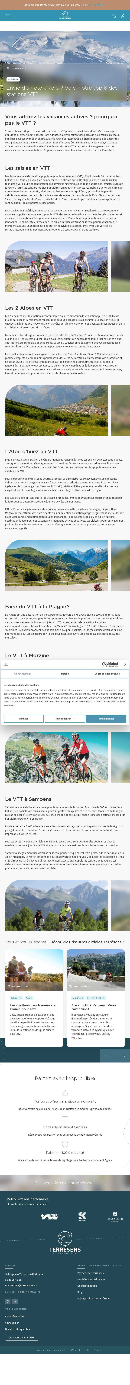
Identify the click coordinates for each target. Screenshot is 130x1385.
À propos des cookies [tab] (107, 673)
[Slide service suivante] (122, 1056)
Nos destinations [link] (87, 1285)
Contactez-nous (21, 1337)
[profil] (122, 15)
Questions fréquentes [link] (17, 1329)
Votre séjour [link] (12, 1322)
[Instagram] (15, 1301)
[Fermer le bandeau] (125, 664)
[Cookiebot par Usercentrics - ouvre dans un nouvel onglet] (104, 664)
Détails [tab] (65, 673)
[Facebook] (8, 1301)
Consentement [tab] (22, 673)
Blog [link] (79, 1292)
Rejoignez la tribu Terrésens (93, 1298)
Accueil (9, 26)
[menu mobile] (7, 16)
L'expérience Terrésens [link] (90, 1273)
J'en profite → (98, 5)
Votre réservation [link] (15, 1316)
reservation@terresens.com (21, 1285)
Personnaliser (63, 718)
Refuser (23, 718)
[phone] (113, 15)
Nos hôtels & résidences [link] (91, 1279)
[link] (65, 5)
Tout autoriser (106, 718)
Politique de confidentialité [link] (50, 1350)
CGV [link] (73, 1350)
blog (18, 26)
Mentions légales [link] (92, 1350)
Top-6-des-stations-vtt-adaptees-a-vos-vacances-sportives (58, 26)
